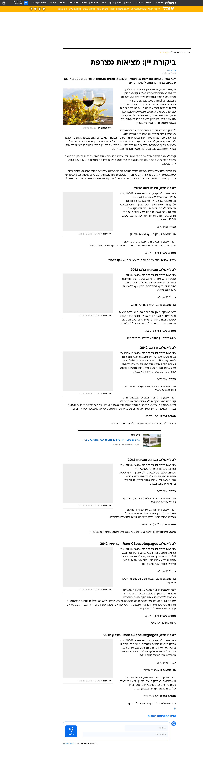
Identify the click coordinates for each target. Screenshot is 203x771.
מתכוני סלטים (89, 9)
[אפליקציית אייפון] (39, 9)
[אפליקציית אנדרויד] (44, 9)
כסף (112, 3)
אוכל (104, 3)
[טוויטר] (35, 9)
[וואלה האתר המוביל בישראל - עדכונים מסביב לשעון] (170, 2)
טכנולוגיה (73, 3)
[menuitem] (157, 3)
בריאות (94, 3)
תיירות (84, 3)
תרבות (129, 3)
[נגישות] (4, 3)
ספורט (149, 3)
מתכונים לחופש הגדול (119, 9)
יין (175, 709)
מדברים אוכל (102, 9)
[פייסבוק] (31, 9)
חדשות (159, 3)
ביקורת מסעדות (138, 9)
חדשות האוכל (154, 9)
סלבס (119, 3)
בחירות (139, 3)
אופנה (62, 3)
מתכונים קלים (75, 9)
